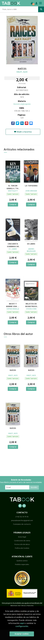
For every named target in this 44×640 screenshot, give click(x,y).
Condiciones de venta (22, 540)
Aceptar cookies (22, 633)
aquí (22, 623)
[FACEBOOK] (20, 506)
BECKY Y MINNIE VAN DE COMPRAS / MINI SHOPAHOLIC (13, 304)
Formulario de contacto (22, 524)
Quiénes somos (22, 560)
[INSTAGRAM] (24, 506)
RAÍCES (13, 370)
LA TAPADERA (31, 185)
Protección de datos (22, 544)
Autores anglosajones (22, 104)
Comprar (12, 204)
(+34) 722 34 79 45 (22, 516)
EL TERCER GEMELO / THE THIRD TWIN (12, 186)
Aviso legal (22, 536)
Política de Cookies (22, 548)
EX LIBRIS (31, 243)
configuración (21, 626)
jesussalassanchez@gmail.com (22, 520)
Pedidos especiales (22, 564)
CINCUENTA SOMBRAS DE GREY (13, 244)
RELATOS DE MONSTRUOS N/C (31, 304)
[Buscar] (41, 9)
